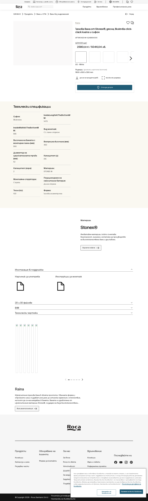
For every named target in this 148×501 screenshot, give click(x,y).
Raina (19, 389)
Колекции (19, 458)
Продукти (87, 7)
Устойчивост (69, 466)
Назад (131, 14)
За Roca (66, 458)
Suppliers (67, 479)
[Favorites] (131, 2)
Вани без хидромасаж (59, 14)
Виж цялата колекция (25, 408)
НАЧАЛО (17, 14)
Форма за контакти (48, 461)
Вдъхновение (102, 7)
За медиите (68, 475)
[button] (29, 7)
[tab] (74, 270)
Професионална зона (122, 7)
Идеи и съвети (93, 462)
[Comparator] (127, 2)
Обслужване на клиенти (47, 453)
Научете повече (88, 248)
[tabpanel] (17, 350)
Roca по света (69, 462)
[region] (108, 483)
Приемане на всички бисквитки (131, 491)
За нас (66, 451)
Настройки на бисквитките (63, 499)
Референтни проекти (96, 466)
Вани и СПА (41, 14)
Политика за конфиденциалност (65, 496)
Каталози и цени (22, 462)
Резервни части (22, 466)
